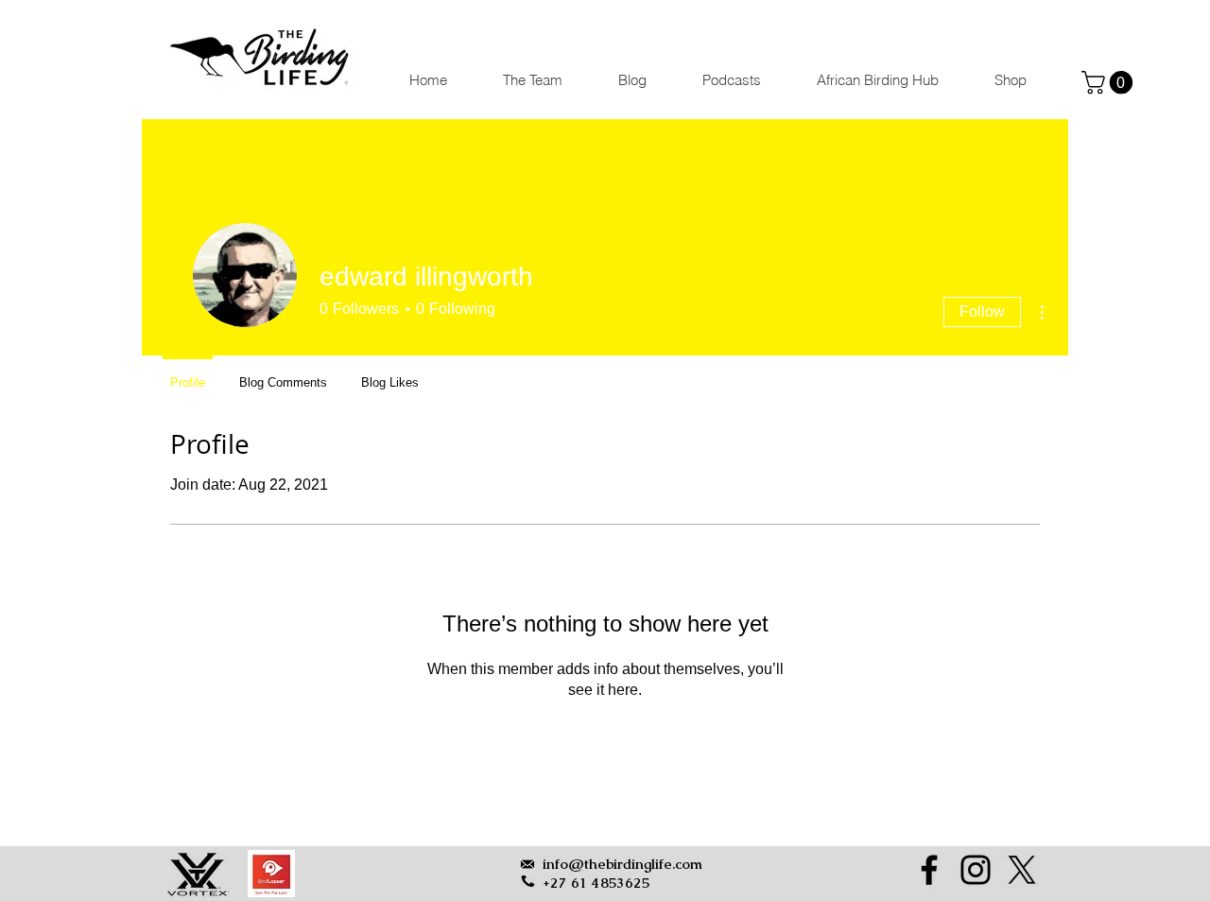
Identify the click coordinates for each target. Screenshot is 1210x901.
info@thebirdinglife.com (622, 864)
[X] (1022, 870)
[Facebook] (929, 870)
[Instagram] (975, 870)
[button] (1109, 82)
